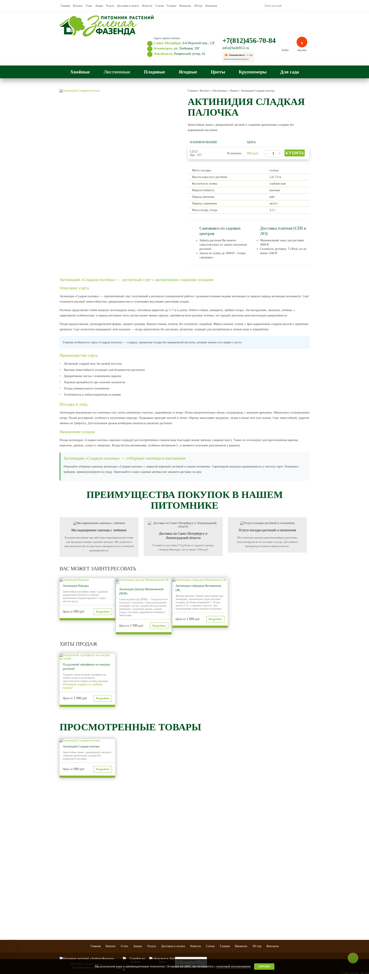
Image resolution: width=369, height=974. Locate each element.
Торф (248, 890)
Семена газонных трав (257, 894)
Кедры (63, 888)
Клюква (156, 917)
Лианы (94, 883)
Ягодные (188, 71)
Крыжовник (158, 875)
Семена (249, 898)
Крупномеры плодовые (128, 898)
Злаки (187, 879)
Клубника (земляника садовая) (164, 885)
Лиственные (117, 71)
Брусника (157, 921)
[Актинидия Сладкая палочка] (80, 90)
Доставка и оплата (128, 5)
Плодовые (154, 71)
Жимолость (158, 895)
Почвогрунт (252, 886)
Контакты (211, 5)
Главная (65, 5)
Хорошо (264, 966)
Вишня (125, 871)
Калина (156, 912)
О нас (89, 5)
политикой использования (233, 966)
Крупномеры (252, 71)
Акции (99, 5)
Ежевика (157, 899)
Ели (62, 871)
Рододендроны (98, 875)
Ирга (124, 892)
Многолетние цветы (194, 871)
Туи (61, 879)
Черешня (126, 875)
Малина (156, 871)
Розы (186, 875)
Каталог (78, 5)
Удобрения (251, 903)
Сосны (63, 875)
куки (119, 966)
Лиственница (66, 883)
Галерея (171, 5)
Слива (125, 879)
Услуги (110, 5)
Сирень (94, 879)
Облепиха (157, 904)
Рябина (156, 891)
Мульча (249, 881)
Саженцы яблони (131, 866)
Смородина (158, 866)
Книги (249, 877)
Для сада (289, 71)
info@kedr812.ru (235, 48)
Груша (125, 883)
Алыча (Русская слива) (134, 888)
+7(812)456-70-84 (249, 40)
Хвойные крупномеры (227, 889)
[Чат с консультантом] (10, 946)
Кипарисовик (67, 905)
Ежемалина (158, 908)
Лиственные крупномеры (221, 883)
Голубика (157, 879)
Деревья (95, 866)
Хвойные (80, 71)
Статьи (159, 5)
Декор (249, 873)
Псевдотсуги (66, 896)
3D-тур (198, 5)
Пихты (63, 866)
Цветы (218, 71)
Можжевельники (69, 892)
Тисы (62, 901)
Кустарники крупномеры (221, 876)
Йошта (156, 925)
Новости (147, 5)
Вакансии (185, 5)
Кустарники (97, 871)
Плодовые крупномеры (221, 868)
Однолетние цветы (194, 866)
